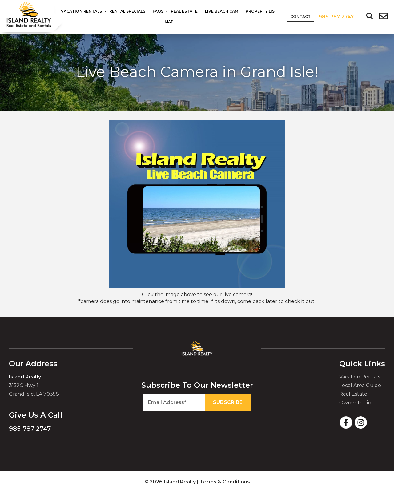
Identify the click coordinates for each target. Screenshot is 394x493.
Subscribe (228, 402)
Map (169, 21)
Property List (261, 11)
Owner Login (355, 403)
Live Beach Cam (221, 11)
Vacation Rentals (81, 11)
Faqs (158, 11)
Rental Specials (127, 11)
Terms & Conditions (225, 482)
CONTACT (300, 16)
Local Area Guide (360, 385)
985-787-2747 (30, 428)
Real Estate (184, 11)
